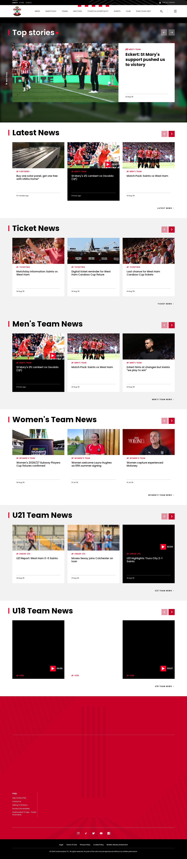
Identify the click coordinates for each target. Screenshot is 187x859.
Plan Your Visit (143, 11)
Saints (15, 3)
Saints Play (50, 11)
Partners (24, 171)
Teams (65, 11)
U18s (21, 649)
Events (117, 11)
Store (21, 3)
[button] (7, 84)
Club (128, 11)
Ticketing (24, 267)
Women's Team (27, 458)
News (37, 11)
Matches (77, 11)
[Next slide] (172, 134)
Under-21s (24, 554)
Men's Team (135, 49)
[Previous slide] (164, 134)
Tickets (28, 3)
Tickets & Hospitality (97, 11)
